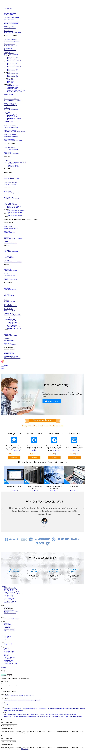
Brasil (8, 700)
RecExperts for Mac (12, 207)
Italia (77, 708)
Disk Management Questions (11, 618)
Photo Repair (10, 81)
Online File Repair (12, 88)
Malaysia (75, 716)
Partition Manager (8, 94)
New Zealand (30, 714)
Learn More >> (14, 490)
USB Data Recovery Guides (11, 592)
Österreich (21, 708)
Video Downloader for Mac (14, 212)
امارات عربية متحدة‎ (42, 716)
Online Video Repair (12, 85)
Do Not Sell (7, 627)
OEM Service (7, 658)
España (68, 708)
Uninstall (6, 623)
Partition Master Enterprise (14, 118)
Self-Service (7, 607)
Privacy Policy (8, 626)
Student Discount (8, 660)
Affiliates (6, 655)
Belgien (59, 708)
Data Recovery (8, 8)
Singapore (19, 714)
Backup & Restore (9, 121)
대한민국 (50, 714)
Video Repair (10, 79)
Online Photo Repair (12, 87)
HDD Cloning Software (10, 601)
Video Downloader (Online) (14, 215)
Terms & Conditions (9, 630)
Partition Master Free (12, 115)
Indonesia (26, 716)
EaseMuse (6, 637)
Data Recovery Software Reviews (13, 594)
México (17, 700)
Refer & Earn (7, 661)
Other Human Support (10, 613)
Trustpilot (3, 667)
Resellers (6, 654)
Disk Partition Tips (9, 596)
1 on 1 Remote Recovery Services (16, 90)
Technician (14, 323)
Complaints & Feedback (10, 663)
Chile (26, 700)
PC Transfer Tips (8, 602)
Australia (9, 714)
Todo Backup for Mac (13, 166)
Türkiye (54, 716)
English (6, 704)
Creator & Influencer (9, 657)
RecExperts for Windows (14, 206)
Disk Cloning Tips (9, 598)
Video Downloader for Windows (15, 210)
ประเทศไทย (63, 716)
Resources (3, 586)
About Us (6, 648)
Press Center (7, 649)
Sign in (2, 366)
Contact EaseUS (8, 652)
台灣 (59, 714)
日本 (40, 714)
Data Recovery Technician (14, 60)
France (30, 708)
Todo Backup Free (12, 163)
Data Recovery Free (12, 57)
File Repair (10, 82)
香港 (68, 714)
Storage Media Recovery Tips (12, 591)
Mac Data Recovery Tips (10, 589)
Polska (11, 710)
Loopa (5, 639)
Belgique (40, 708)
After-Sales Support (9, 610)
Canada (20, 695)
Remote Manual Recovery (11, 611)
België (50, 708)
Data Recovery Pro (12, 59)
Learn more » (16, 450)
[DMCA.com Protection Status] (9, 676)
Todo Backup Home (12, 165)
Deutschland (10, 708)
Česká (19, 710)
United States (10, 695)
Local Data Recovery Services (15, 91)
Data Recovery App (12, 76)
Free (12, 320)
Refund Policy (8, 624)
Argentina (35, 700)
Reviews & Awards (9, 651)
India (15, 716)
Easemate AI (7, 636)
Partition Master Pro (12, 117)
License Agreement (9, 629)
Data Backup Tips (8, 595)
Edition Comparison (12, 119)
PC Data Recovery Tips (10, 588)
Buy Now (14, 457)
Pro (12, 322)
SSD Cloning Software (10, 599)
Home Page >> (53, 401)
